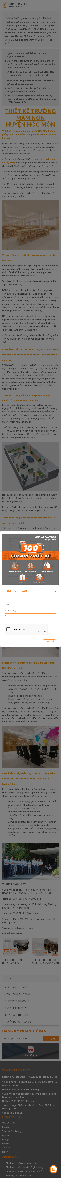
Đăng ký (49, 642)
